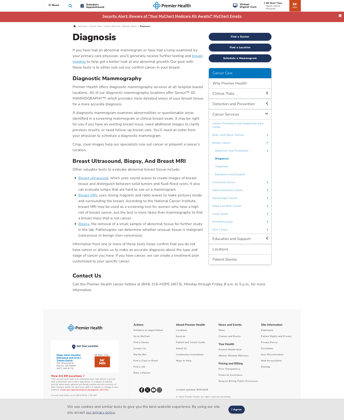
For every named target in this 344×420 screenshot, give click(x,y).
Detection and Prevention (233, 104)
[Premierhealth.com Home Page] (74, 26)
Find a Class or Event (145, 360)
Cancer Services (112, 26)
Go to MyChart (141, 336)
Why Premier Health (229, 83)
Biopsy (83, 223)
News (222, 330)
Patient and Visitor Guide (190, 342)
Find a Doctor (240, 36)
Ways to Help (183, 360)
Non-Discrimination (272, 354)
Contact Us (139, 348)
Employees (267, 330)
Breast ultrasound (93, 178)
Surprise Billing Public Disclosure (238, 381)
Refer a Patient (141, 372)
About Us (181, 348)
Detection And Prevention (232, 150)
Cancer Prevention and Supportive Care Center (238, 125)
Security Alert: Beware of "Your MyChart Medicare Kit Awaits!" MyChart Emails (172, 16)
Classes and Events (230, 336)
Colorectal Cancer (223, 182)
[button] (70, 5)
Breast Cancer (130, 26)
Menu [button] (55, 5)
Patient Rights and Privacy (276, 336)
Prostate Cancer (222, 221)
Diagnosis (222, 158)
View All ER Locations (67, 376)
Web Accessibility (271, 360)
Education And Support (230, 174)
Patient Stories (224, 259)
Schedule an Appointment (148, 330)
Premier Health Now (230, 349)
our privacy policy (100, 412)
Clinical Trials (223, 93)
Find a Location (240, 47)
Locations (220, 249)
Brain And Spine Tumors (228, 135)
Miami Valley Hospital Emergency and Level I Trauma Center (69, 358)
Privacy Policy (269, 342)
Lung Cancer (220, 214)
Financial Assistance (230, 375)
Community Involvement (190, 354)
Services (82, 26)
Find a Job (139, 366)
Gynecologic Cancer (225, 198)
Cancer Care (95, 26)
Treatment (221, 166)
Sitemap (265, 366)
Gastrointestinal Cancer (227, 190)
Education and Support (231, 238)
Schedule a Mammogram (240, 58)
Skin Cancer (220, 229)
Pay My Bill (140, 354)
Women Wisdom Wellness (234, 355)
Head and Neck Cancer (227, 206)
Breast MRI (87, 195)
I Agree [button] (236, 409)
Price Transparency (229, 368)
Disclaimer (267, 348)
